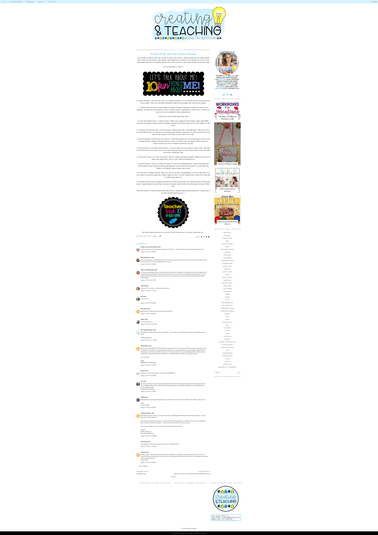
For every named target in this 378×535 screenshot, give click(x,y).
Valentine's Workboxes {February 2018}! (227, 117)
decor (227, 274)
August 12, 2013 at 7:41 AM (148, 290)
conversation (227, 263)
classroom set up (227, 260)
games (227, 297)
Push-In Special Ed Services (227, 190)
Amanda (143, 286)
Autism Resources (16, 1)
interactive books (227, 311)
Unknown (143, 452)
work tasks (227, 364)
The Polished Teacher (147, 330)
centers (227, 252)
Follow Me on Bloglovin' (147, 433)
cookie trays (227, 266)
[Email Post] (160, 236)
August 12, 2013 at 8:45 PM (148, 407)
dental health (227, 277)
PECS (227, 325)
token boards (227, 353)
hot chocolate (227, 305)
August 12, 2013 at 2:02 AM (148, 252)
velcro (227, 358)
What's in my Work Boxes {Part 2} (227, 222)
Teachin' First (144, 460)
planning (227, 328)
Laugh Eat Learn (186, 533)
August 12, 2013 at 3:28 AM (148, 264)
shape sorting (227, 344)
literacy (227, 314)
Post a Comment (143, 466)
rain (227, 333)
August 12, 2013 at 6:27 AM (148, 280)
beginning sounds (227, 249)
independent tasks (227, 308)
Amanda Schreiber (146, 413)
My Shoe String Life (146, 431)
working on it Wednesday (227, 367)
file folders (227, 288)
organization (227, 322)
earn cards (227, 286)
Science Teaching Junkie (147, 270)
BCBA (227, 246)
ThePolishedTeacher (146, 337)
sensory (227, 339)
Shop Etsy (51, 1)
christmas (227, 255)
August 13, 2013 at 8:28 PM (148, 462)
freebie (227, 294)
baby (227, 241)
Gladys (143, 319)
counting (227, 269)
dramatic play (227, 283)
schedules (227, 336)
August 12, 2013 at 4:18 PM (148, 365)
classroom (227, 258)
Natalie (143, 397)
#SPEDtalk (227, 232)
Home (4, 1)
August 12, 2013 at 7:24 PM (148, 375)
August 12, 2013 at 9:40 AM (148, 313)
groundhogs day (227, 302)
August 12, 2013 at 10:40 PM (148, 436)
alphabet (227, 235)
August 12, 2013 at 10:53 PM (148, 446)
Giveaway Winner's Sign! (227, 164)
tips (227, 350)
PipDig (204, 533)
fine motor (227, 291)
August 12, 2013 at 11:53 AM (149, 340)
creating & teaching (191, 528)
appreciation (227, 238)
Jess (142, 381)
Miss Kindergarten (146, 257)
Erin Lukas (144, 308)
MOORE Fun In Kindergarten (148, 362)
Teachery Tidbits (145, 405)
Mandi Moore (144, 346)
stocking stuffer (227, 347)
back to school (227, 243)
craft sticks (227, 272)
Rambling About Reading (147, 389)
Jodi (142, 296)
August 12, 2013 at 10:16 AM (149, 324)
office (227, 319)
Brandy (143, 371)
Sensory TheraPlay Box (227, 342)
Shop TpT (41, 1)
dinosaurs (227, 280)
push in (227, 330)
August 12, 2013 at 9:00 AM (148, 303)
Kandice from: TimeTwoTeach (149, 247)
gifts (227, 300)
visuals (227, 361)
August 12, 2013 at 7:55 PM (148, 391)
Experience (30, 1)
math (227, 316)
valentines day (227, 356)
